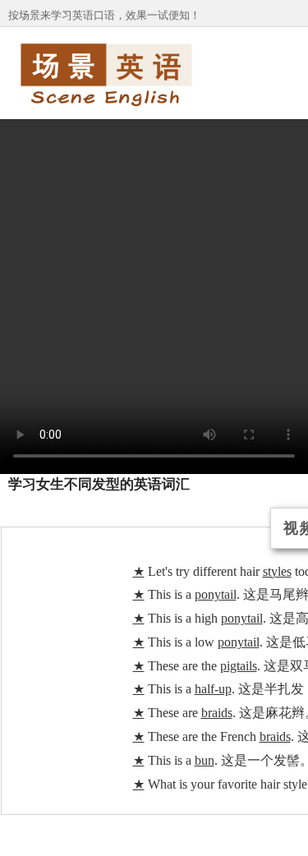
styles (277, 571)
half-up (213, 689)
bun (204, 760)
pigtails (238, 666)
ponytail (216, 594)
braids (216, 713)
